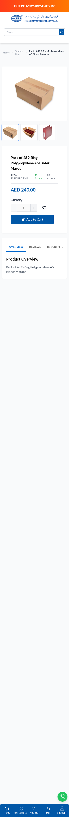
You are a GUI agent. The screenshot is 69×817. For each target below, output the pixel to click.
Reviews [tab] (35, 246)
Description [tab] (56, 246)
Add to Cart (34, 219)
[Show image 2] (29, 132)
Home (6, 52)
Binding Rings (19, 53)
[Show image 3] (47, 132)
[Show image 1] (10, 132)
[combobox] (34, 32)
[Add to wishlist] (44, 208)
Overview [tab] (16, 246)
